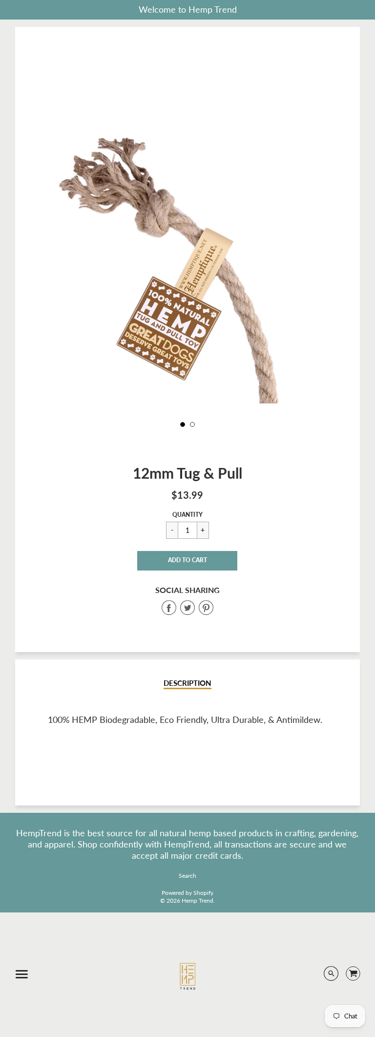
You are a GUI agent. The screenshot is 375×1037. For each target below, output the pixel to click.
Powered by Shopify (187, 892)
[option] (187, 300)
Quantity (187, 514)
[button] (187, 561)
